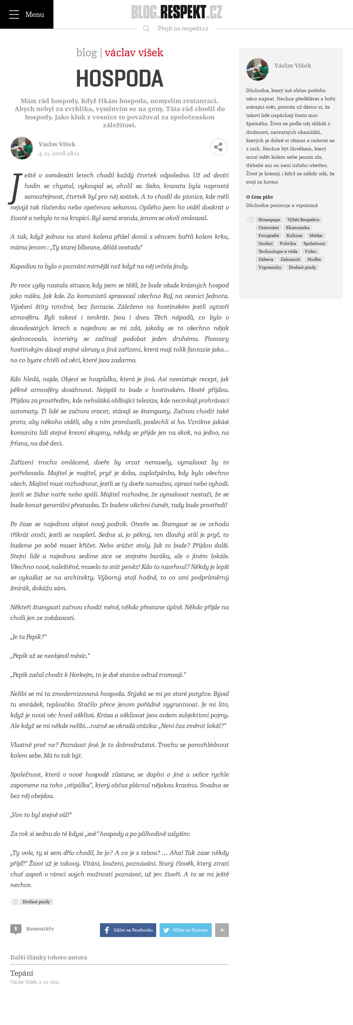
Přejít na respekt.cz (183, 28)
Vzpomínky (270, 267)
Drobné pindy (36, 902)
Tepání (21, 973)
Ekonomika (298, 227)
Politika (288, 243)
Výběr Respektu (304, 220)
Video (310, 251)
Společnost (314, 243)
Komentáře (34, 929)
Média (316, 235)
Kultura (294, 235)
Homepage (269, 220)
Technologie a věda (278, 251)
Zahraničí (290, 259)
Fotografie (269, 235)
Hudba (314, 259)
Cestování (269, 227)
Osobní (266, 243)
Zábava (266, 259)
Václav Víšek (134, 53)
